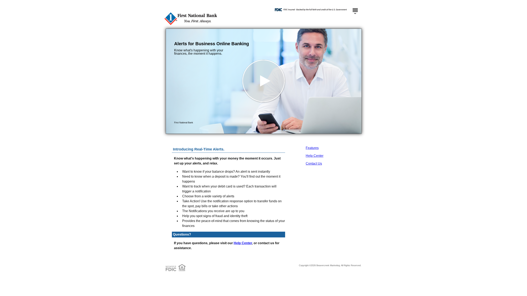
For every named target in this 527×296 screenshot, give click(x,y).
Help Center (314, 155)
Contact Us (314, 163)
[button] (263, 81)
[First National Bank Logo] (263, 24)
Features (312, 148)
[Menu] (355, 8)
